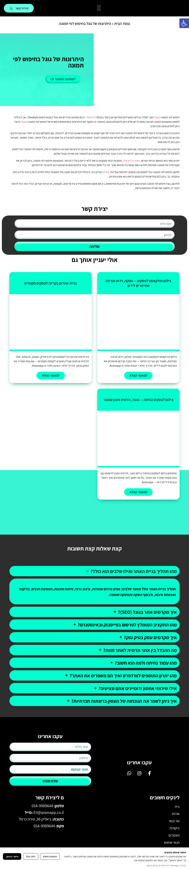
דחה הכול (30, 856)
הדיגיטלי (91, 117)
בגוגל (157, 117)
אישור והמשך (12, 856)
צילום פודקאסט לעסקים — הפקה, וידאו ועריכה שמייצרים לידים (138, 283)
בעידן (137, 161)
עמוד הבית (122, 23)
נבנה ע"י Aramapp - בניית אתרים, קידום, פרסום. (166, 865)
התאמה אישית (50, 856)
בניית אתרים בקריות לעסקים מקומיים (50, 283)
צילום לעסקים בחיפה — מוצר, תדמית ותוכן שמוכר (138, 399)
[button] (184, 23)
